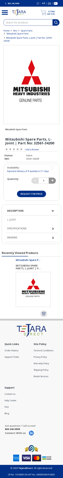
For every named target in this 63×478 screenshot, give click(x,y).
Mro (15, 30)
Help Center (10, 400)
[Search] (3, 12)
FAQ (7, 406)
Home (7, 30)
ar (43, 3)
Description (15, 210)
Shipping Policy (41, 369)
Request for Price (31, 193)
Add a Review (32, 149)
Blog (7, 413)
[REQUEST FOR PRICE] (43, 313)
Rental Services (41, 376)
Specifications (17, 228)
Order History (11, 350)
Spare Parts (26, 30)
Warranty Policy (41, 363)
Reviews (12, 237)
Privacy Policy (40, 356)
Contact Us (10, 394)
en (49, 3)
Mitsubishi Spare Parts (18, 33)
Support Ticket (12, 356)
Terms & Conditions (43, 350)
